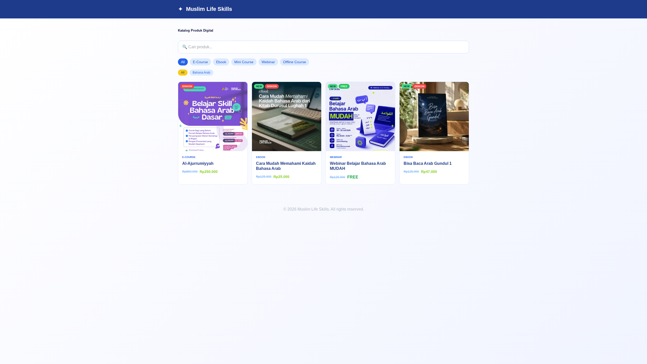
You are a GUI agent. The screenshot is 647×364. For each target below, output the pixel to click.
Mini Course (243, 62)
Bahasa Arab (201, 72)
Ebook (221, 62)
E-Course (200, 62)
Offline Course (294, 62)
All (183, 62)
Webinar (268, 62)
